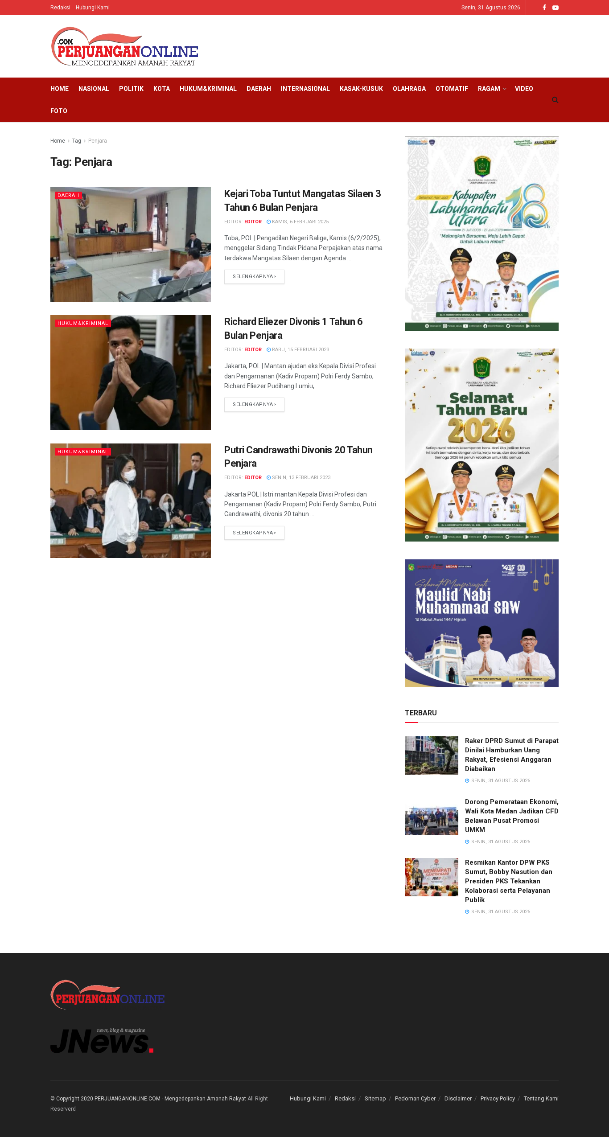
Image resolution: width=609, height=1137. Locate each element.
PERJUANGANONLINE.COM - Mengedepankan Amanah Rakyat (170, 1099)
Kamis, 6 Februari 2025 (300, 222)
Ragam (489, 88)
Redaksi (60, 7)
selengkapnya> (254, 276)
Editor (253, 222)
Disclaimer (458, 1098)
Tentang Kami (541, 1098)
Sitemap (375, 1098)
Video (524, 88)
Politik (131, 88)
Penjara (97, 141)
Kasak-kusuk (361, 88)
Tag (76, 141)
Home (59, 88)
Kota (161, 88)
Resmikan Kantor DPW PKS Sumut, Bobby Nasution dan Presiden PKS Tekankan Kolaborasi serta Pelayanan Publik (508, 881)
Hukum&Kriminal (208, 88)
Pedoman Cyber (415, 1098)
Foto (58, 111)
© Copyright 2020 (71, 1099)
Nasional (93, 88)
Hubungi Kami (93, 7)
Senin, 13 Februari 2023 (300, 477)
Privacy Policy (498, 1098)
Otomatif (452, 88)
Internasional (305, 88)
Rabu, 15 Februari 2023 (300, 350)
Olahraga (409, 88)
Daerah (259, 88)
